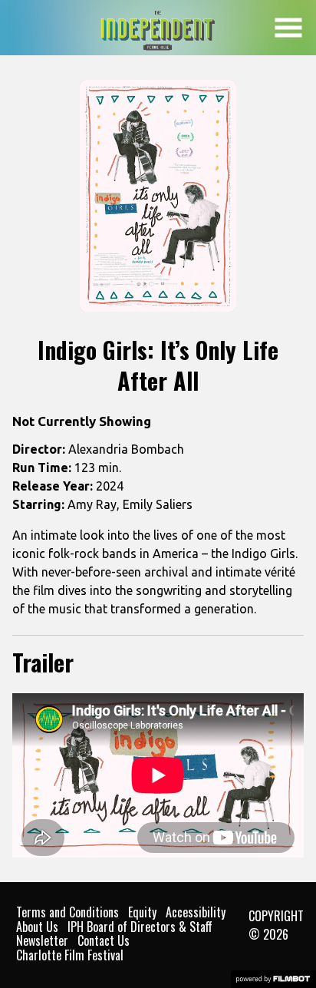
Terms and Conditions (67, 912)
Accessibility (195, 912)
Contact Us (103, 940)
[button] (288, 27)
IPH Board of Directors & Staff (139, 926)
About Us (37, 926)
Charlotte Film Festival (69, 955)
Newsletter (42, 940)
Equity (142, 912)
